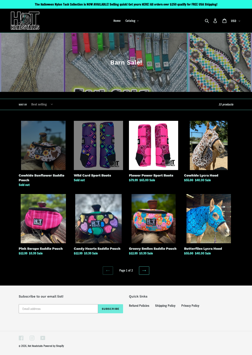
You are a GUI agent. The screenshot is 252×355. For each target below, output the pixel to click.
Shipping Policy (165, 305)
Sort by (23, 104)
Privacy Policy (190, 305)
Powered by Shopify (54, 346)
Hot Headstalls (35, 346)
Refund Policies (139, 305)
